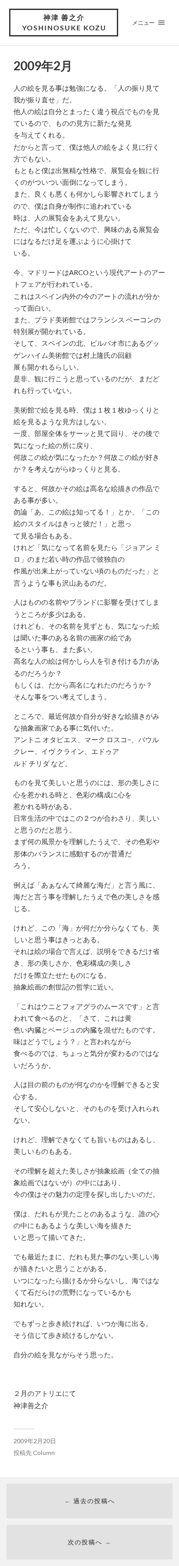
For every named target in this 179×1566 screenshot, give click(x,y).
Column (44, 1452)
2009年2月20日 (34, 1441)
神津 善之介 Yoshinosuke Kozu (64, 22)
